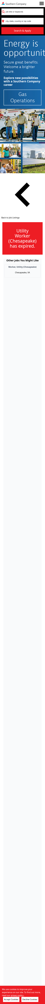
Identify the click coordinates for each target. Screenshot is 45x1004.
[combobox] (22, 11)
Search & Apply (22, 30)
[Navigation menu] (42, 3)
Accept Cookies (11, 999)
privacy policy (17, 995)
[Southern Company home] (13, 3)
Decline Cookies (29, 999)
